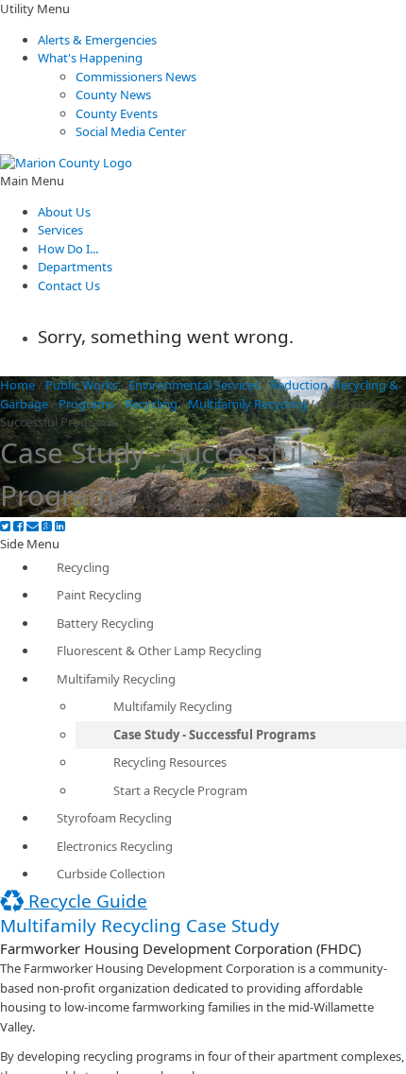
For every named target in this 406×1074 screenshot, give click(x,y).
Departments (75, 266)
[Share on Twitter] (5, 526)
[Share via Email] (32, 526)
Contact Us (69, 285)
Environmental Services (194, 384)
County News (113, 94)
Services (60, 229)
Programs (86, 403)
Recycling (151, 403)
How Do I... (68, 248)
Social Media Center (131, 131)
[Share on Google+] (47, 526)
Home (17, 384)
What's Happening (90, 57)
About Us (64, 211)
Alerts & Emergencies (97, 39)
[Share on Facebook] (18, 526)
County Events (117, 113)
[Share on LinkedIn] (60, 526)
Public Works (81, 384)
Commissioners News (136, 76)
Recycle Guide (85, 901)
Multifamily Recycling (247, 403)
